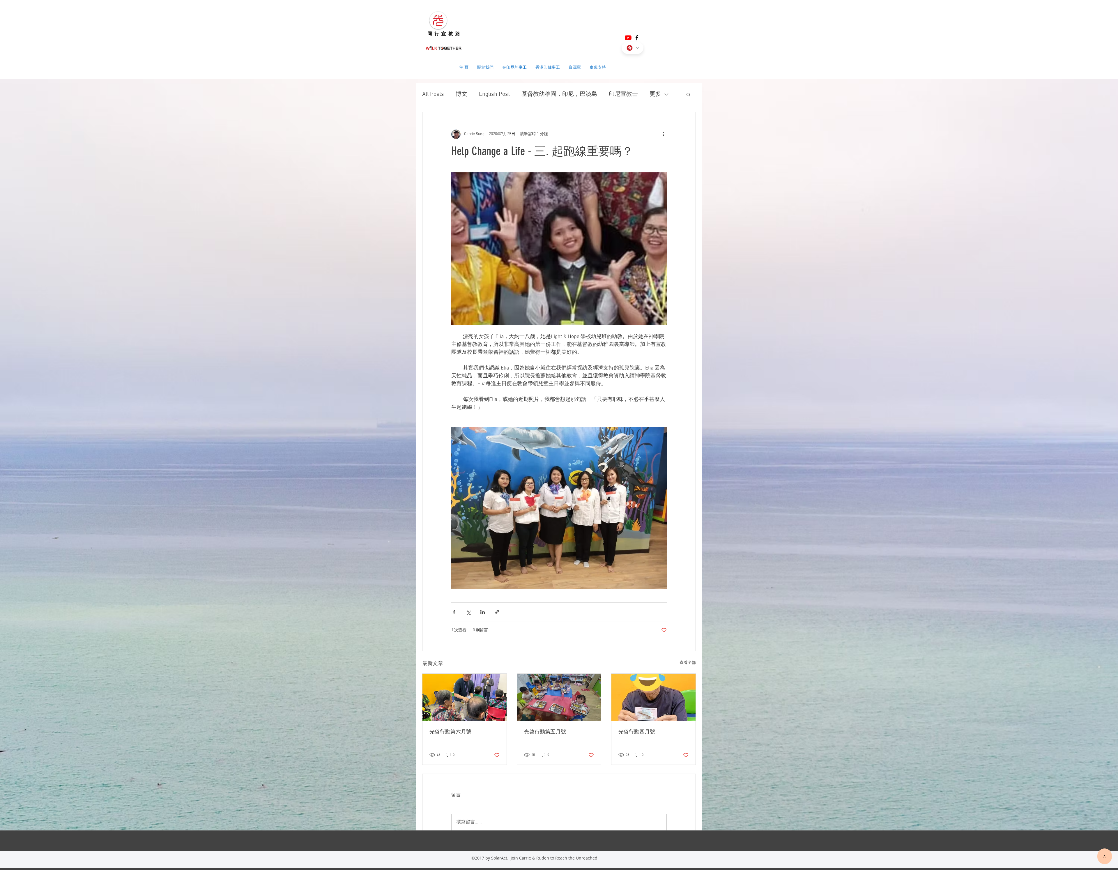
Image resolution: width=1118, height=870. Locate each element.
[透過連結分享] (497, 612)
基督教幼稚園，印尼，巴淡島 (559, 94)
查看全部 (688, 662)
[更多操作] (663, 134)
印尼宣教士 (623, 94)
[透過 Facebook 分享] (454, 612)
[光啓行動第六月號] (464, 697)
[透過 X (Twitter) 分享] (468, 612)
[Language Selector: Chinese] (632, 48)
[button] (688, 94)
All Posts (433, 94)
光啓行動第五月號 (545, 731)
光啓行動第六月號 (450, 731)
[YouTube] (628, 37)
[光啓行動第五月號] (559, 697)
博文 (461, 94)
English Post (494, 94)
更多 (655, 94)
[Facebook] (637, 37)
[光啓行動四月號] (653, 697)
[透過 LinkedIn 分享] (482, 612)
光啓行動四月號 (636, 731)
